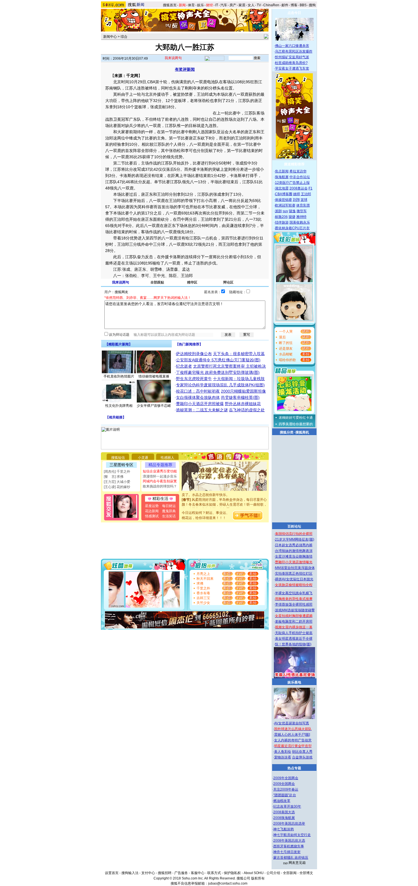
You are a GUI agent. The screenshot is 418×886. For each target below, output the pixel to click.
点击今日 (294, 13)
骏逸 (292, 211)
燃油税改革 (281, 801)
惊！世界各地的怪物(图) (293, 644)
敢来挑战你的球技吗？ (160, 486)
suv (285, 211)
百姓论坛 (294, 526)
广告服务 (181, 873)
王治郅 (306, 194)
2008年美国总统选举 (289, 823)
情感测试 (152, 516)
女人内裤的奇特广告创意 (293, 740)
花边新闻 (152, 511)
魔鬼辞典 (169, 511)
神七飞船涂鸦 (283, 829)
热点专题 (294, 768)
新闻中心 (110, 37)
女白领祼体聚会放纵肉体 (198, 397)
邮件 (285, 5)
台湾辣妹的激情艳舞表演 (294, 551)
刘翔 (296, 200)
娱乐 (200, 5)
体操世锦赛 (283, 200)
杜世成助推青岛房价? (291, 63)
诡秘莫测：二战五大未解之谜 (202, 410)
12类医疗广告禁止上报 (292, 183)
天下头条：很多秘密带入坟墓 (239, 353)
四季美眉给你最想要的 (296, 424)
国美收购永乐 (299, 222)
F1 (311, 188)
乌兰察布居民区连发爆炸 (294, 51)
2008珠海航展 (284, 818)
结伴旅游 (282, 222)
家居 (242, 5)
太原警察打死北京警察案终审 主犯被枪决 (229, 366)
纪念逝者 (184, 366)
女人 (251, 5)
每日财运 (169, 506)
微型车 (302, 211)
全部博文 (306, 873)
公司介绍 (273, 873)
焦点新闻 (282, 171)
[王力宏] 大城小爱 (117, 482)
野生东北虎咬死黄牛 (194, 378)
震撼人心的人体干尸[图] (292, 735)
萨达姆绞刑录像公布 (194, 353)
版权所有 (258, 878)
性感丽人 (167, 458)
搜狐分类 (286, 432)
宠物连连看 (282, 757)
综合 (124, 37)
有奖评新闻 (185, 69)
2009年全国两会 (285, 778)
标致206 (281, 217)
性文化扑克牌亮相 (119, 406)
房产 (232, 5)
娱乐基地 (294, 682)
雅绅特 (301, 217)
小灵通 (143, 458)
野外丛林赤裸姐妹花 (243, 403)
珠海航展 (282, 177)
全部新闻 (290, 873)
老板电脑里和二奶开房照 (294, 622)
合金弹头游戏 (302, 757)
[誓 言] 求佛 (113, 477)
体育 (191, 5)
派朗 (278, 211)
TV (259, 5)
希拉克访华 (298, 171)
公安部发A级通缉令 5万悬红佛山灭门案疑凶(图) (218, 360)
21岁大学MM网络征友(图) (294, 539)
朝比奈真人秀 (302, 752)
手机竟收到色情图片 (119, 376)
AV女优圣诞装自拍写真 (291, 723)
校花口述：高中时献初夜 (198, 391)
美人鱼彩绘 (282, 752)
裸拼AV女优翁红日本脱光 (294, 579)
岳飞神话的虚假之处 (247, 410)
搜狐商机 (302, 432)
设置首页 (112, 873)
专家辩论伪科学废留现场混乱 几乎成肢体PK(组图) (220, 385)
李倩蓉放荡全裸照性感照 (294, 604)
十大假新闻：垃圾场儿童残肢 (239, 378)
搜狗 (312, 5)
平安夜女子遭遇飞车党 (292, 68)
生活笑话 (169, 516)
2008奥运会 (298, 188)
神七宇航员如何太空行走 (292, 835)
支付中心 (148, 873)
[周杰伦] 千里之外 (117, 472)
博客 (294, 5)
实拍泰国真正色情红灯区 (294, 574)
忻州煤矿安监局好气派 (292, 57)
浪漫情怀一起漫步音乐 (160, 476)
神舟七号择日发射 (287, 852)
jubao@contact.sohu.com (227, 883)
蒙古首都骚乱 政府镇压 (290, 858)
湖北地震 (282, 188)
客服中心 (197, 873)
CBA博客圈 (283, 194)
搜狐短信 (118, 458)
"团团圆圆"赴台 (284, 795)
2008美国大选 (284, 812)
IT (216, 5)
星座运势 (152, 506)
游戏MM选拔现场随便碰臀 (295, 610)
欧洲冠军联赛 (285, 205)
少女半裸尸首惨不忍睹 (154, 406)
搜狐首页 (170, 5)
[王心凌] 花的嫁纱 (117, 487)
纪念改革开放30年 (287, 806)
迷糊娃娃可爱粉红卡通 (296, 418)
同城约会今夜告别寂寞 (160, 481)
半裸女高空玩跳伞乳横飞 (294, 593)
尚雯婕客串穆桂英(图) (240, 397)
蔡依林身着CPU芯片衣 (292, 228)
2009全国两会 (284, 784)
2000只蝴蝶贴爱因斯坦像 (243, 391)
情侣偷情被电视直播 (153, 376)
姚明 (296, 194)
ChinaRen (271, 5)
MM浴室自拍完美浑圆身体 (295, 568)
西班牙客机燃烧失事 (288, 846)
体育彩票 (303, 205)
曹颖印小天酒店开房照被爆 (200, 403)
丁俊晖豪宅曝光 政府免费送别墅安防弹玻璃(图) (218, 372)
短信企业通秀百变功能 (160, 471)
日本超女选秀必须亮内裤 (294, 545)
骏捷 (292, 217)
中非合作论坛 (299, 177)
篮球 (304, 200)
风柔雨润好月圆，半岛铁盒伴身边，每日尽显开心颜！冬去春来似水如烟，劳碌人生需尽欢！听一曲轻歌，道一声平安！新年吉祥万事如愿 (224, 500)
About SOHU (254, 873)
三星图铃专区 (121, 464)
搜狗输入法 (129, 873)
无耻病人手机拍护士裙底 (294, 633)
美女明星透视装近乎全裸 (294, 639)
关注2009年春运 (285, 789)
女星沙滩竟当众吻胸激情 (294, 556)
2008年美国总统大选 (289, 841)
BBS (303, 5)
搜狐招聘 (164, 873)
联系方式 (214, 873)
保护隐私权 (232, 873)
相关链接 (116, 417)
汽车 (223, 5)
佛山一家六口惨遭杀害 (292, 46)
